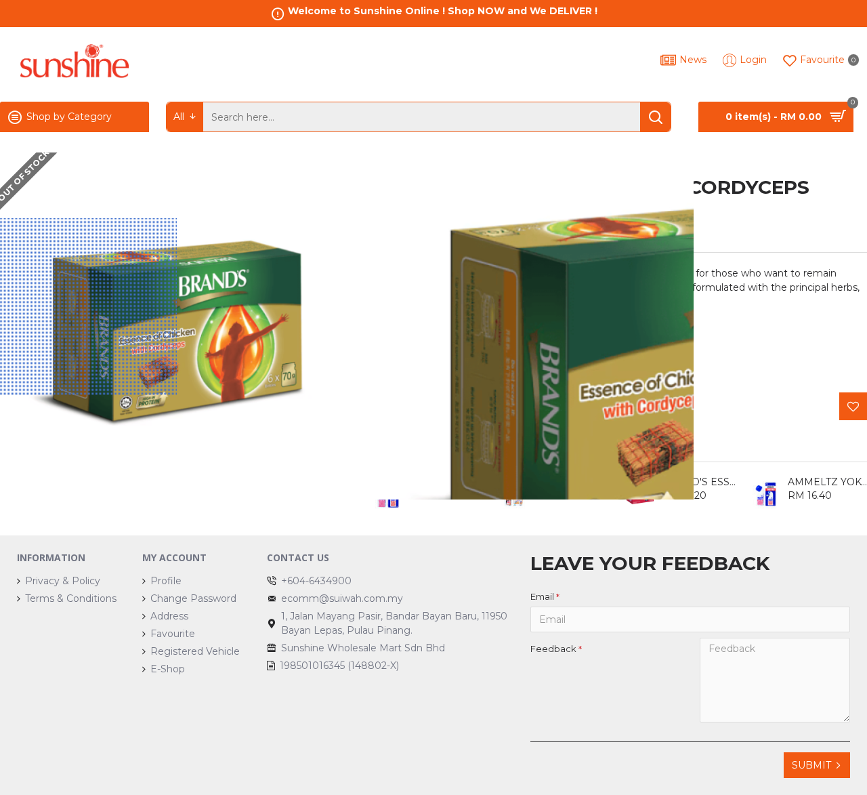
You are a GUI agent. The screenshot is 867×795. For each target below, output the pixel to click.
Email (542, 596)
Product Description (430, 237)
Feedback (553, 648)
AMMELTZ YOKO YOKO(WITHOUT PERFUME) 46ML (575, 482)
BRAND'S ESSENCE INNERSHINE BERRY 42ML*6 (701, 482)
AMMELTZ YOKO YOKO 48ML (827, 482)
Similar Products (419, 446)
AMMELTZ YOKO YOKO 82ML (450, 482)
